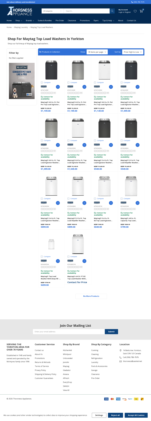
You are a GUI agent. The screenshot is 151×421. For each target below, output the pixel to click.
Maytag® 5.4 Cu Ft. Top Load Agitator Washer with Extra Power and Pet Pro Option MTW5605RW (51, 219)
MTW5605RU (98, 148)
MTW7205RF (44, 90)
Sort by (118, 52)
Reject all (115, 415)
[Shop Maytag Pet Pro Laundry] (22, 81)
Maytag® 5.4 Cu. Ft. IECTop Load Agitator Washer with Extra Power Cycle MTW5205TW (104, 219)
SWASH (66, 386)
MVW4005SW (45, 264)
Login (121, 12)
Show (82, 52)
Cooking (94, 350)
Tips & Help (107, 20)
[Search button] (112, 11)
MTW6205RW (71, 148)
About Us (39, 354)
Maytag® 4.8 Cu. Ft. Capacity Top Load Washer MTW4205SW (129, 219)
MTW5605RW (45, 206)
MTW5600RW (71, 206)
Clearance (95, 374)
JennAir (66, 362)
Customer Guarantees (44, 378)
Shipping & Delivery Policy (45, 374)
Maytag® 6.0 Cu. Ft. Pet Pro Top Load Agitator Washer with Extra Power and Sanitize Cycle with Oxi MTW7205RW (104, 103)
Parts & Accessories (99, 366)
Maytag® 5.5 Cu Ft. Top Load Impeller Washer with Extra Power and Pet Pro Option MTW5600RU (131, 161)
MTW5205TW (98, 206)
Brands (29, 20)
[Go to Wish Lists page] (135, 11)
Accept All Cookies (136, 415)
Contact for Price (77, 282)
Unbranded (67, 358)
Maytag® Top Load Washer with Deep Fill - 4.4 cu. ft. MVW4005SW (50, 277)
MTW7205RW (98, 90)
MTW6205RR (45, 148)
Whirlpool (67, 354)
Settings (99, 415)
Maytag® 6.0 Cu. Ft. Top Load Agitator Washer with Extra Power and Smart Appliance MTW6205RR (50, 161)
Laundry (94, 362)
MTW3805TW (71, 264)
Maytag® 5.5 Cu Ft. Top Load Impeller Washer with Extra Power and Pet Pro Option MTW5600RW (77, 219)
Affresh (66, 378)
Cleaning (95, 354)
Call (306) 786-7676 (131, 357)
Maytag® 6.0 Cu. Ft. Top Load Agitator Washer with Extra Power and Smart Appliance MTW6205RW (76, 161)
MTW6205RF (124, 90)
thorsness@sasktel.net (132, 361)
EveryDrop (67, 382)
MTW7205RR (71, 90)
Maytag (66, 366)
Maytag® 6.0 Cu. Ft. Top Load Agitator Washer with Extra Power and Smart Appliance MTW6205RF (130, 103)
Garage (94, 370)
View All (66, 390)
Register (128, 12)
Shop (17, 20)
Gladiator (67, 370)
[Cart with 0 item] (141, 11)
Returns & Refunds (42, 362)
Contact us (39, 350)
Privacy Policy (40, 370)
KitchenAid (67, 350)
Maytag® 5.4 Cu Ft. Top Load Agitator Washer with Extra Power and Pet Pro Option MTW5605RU (104, 161)
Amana (66, 374)
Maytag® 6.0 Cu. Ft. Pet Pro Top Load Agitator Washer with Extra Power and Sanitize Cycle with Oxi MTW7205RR (77, 103)
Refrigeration (96, 358)
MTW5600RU (125, 148)
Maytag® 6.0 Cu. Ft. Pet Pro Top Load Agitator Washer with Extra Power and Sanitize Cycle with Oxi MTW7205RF (51, 103)
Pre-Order (95, 378)
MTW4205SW (125, 206)
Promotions (40, 358)
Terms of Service (42, 366)
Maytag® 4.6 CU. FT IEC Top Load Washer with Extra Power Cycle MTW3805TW (76, 277)
